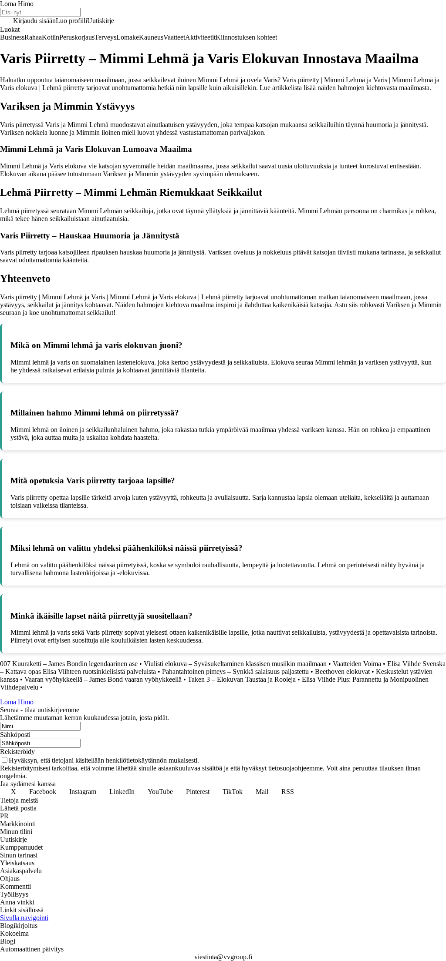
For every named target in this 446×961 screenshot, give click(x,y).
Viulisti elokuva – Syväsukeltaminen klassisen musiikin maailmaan (235, 663)
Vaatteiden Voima (357, 663)
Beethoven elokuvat (342, 671)
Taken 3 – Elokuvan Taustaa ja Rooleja (242, 679)
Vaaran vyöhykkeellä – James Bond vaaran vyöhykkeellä (103, 679)
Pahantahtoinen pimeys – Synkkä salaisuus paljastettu (235, 671)
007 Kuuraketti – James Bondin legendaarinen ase (69, 663)
